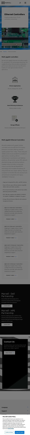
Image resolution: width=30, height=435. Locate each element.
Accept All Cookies (20, 432)
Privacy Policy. (11, 428)
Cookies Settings (9, 432)
